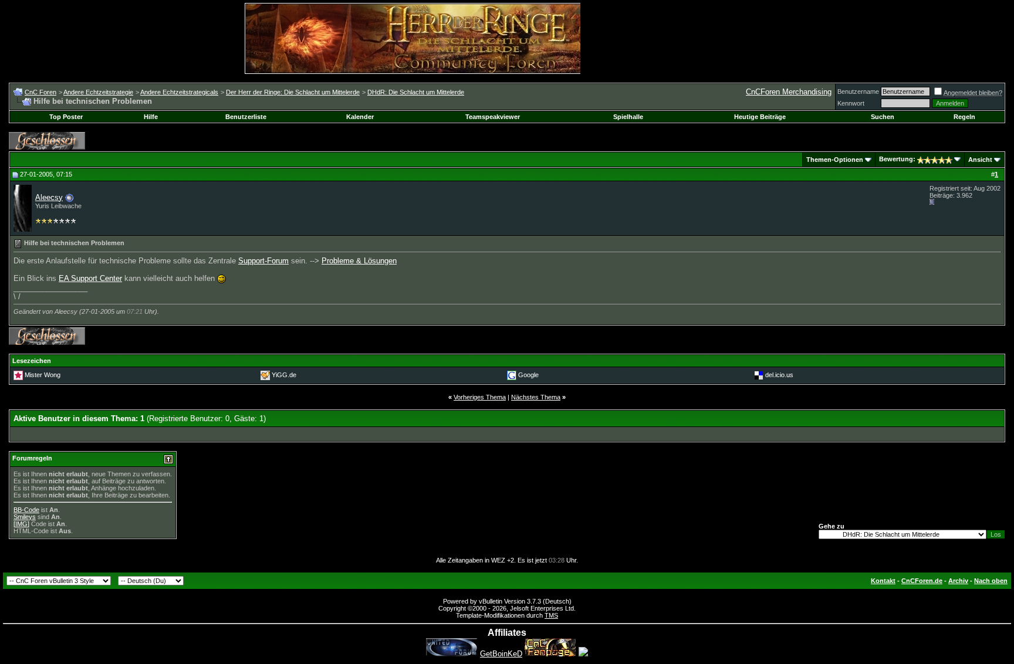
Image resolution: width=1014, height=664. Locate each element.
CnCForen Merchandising (789, 91)
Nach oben (991, 580)
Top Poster (66, 116)
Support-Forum (263, 260)
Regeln (964, 116)
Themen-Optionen (834, 159)
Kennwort (850, 103)
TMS (551, 615)
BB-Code (26, 509)
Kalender (360, 116)
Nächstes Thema (535, 397)
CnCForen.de (921, 580)
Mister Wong (42, 374)
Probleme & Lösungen (359, 260)
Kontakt (883, 580)
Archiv (958, 580)
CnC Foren (40, 92)
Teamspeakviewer (492, 116)
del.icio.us (779, 374)
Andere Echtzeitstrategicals (179, 92)
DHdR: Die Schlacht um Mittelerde (415, 92)
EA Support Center (90, 278)
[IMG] (21, 523)
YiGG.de (284, 374)
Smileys (24, 516)
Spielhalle (628, 116)
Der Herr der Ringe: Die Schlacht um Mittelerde (293, 92)
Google (528, 374)
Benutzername (858, 91)
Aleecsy (49, 197)
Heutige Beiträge (760, 116)
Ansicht (980, 159)
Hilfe (151, 116)
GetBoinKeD (501, 653)
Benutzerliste (245, 116)
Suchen (882, 116)
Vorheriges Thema (480, 397)
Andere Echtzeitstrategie (98, 92)
